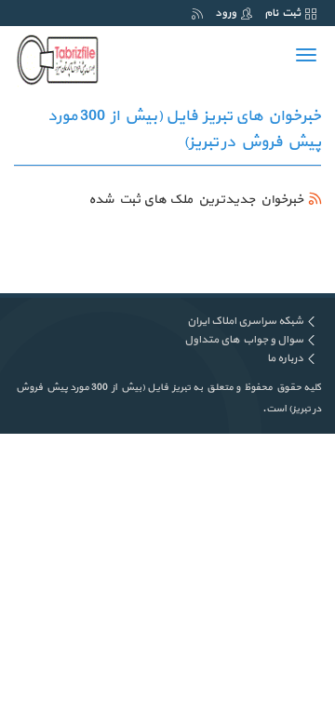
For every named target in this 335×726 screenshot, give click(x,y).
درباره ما (285, 358)
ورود (225, 13)
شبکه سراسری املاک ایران (245, 321)
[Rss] (197, 13)
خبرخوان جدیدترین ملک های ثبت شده (195, 199)
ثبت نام (282, 13)
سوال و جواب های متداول (243, 339)
